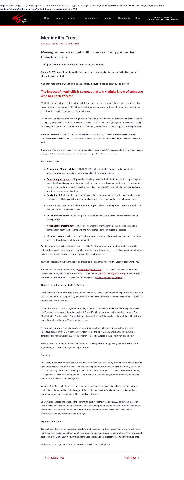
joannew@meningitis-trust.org (109, 278)
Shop (137, 18)
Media (108, 18)
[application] (61, 18)
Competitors (90, 18)
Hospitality (124, 18)
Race (57, 18)
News (47, 18)
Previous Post (54, 457)
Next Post (132, 457)
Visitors (72, 18)
